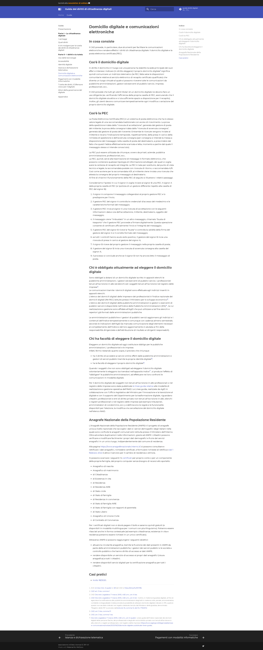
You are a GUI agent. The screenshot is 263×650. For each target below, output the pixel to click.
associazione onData (66, 645)
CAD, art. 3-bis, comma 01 (101, 611)
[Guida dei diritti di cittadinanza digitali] (59, 9)
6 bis (98, 588)
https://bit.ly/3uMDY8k (133, 588)
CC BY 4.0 (85, 645)
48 (115, 588)
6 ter (102, 588)
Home (61, 15)
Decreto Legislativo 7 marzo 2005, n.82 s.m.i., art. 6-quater (113, 618)
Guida (69, 15)
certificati (127, 458)
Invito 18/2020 (99, 580)
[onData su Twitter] (203, 646)
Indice (181, 26)
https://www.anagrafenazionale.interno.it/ (121, 446)
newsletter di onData (78, 3)
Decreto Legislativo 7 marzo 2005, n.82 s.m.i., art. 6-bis (116, 595)
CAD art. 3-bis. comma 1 (100, 591)
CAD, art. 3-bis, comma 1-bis (102, 615)
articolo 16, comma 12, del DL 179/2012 (132, 608)
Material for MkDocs (75, 647)
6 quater (108, 588)
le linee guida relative (143, 386)
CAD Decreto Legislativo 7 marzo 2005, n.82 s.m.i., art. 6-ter (114, 598)
